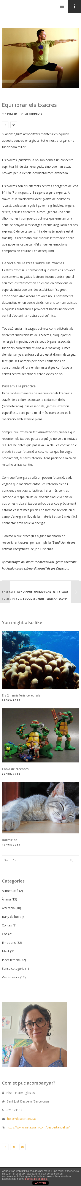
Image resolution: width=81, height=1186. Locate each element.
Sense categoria (57, 598)
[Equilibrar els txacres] (5, 125)
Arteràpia (8, 908)
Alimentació (10, 891)
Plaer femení (11, 960)
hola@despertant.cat (21, 1119)
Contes (7, 925)
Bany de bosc (11, 917)
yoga (65, 592)
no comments (33, 114)
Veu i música (10, 977)
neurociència (42, 592)
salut (56, 592)
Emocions (29, 598)
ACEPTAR (40, 1183)
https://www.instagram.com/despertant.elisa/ (38, 1127)
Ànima (6, 899)
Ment (41, 598)
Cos (18, 598)
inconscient (24, 592)
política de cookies (36, 1178)
